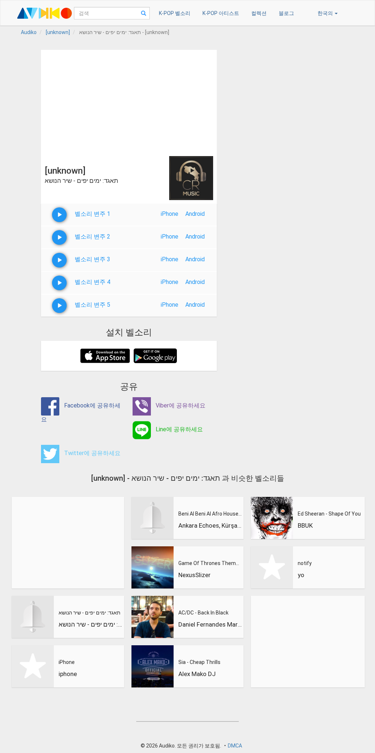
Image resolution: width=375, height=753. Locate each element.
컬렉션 (259, 13)
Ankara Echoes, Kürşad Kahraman (210, 525)
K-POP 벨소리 (174, 13)
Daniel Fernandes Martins (210, 624)
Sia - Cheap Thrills (199, 662)
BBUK (305, 525)
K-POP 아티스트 (221, 13)
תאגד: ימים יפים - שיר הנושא (89, 613)
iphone (68, 674)
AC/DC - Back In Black (203, 613)
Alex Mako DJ (197, 674)
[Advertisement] (129, 101)
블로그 (286, 13)
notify (305, 563)
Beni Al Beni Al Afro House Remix (210, 514)
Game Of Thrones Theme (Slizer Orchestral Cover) (210, 563)
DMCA (235, 746)
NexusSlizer (194, 575)
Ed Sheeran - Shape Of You (329, 514)
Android (195, 213)
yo (301, 575)
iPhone (169, 213)
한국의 (326, 13)
